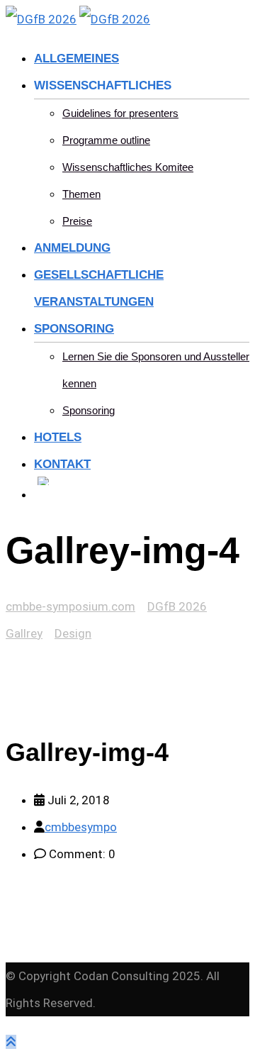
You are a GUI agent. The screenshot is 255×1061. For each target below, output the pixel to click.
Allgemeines (76, 58)
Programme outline (106, 140)
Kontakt (62, 464)
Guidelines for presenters (120, 113)
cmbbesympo (81, 827)
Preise (77, 221)
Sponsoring (74, 328)
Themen (81, 194)
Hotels (57, 437)
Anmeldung (72, 248)
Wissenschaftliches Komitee (127, 167)
